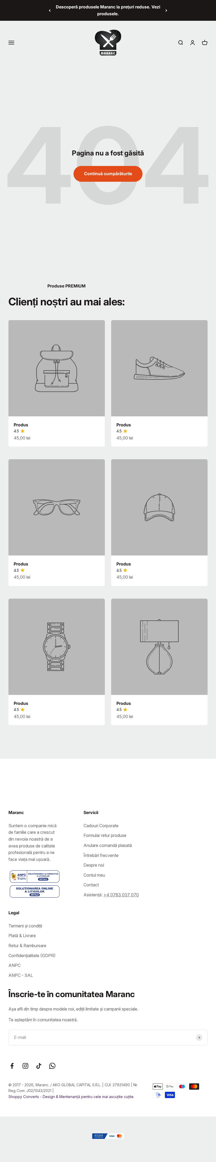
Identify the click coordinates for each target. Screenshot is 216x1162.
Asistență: (111, 894)
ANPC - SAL (20, 975)
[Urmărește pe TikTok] (38, 1065)
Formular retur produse (105, 835)
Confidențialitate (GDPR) (32, 955)
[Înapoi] (50, 10)
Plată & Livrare (22, 935)
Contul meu (94, 875)
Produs (21, 424)
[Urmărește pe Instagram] (25, 1065)
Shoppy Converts (24, 1096)
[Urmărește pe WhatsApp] (52, 1065)
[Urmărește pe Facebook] (12, 1065)
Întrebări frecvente (101, 855)
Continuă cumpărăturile (108, 173)
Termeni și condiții (25, 925)
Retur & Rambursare (27, 945)
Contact (91, 884)
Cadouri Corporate (101, 825)
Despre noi (94, 865)
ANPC (14, 965)
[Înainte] (166, 10)
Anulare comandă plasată (108, 845)
